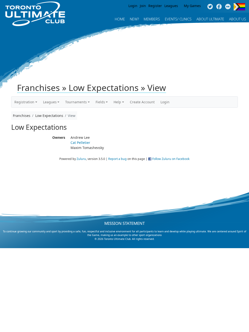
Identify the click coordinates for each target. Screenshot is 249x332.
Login (132, 5)
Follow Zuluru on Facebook (171, 159)
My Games (192, 5)
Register (155, 5)
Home (120, 19)
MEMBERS (152, 19)
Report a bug (117, 159)
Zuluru (81, 159)
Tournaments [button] (76, 102)
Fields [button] (100, 102)
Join (143, 5)
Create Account (142, 102)
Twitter (210, 6)
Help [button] (117, 102)
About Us (237, 19)
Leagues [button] (50, 102)
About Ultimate (210, 19)
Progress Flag (239, 6)
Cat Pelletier (80, 142)
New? (134, 19)
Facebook (219, 6)
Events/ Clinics (178, 19)
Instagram (228, 6)
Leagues (171, 5)
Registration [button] (24, 102)
